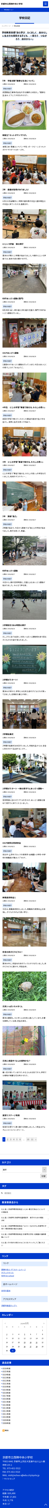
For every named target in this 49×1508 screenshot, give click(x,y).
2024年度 (6, 1374)
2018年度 (6, 1392)
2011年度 (6, 1414)
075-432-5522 (13, 1468)
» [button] (35, 1139)
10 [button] (28, 1139)
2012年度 (6, 1411)
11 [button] (32, 1139)
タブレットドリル (7, 1272)
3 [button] (10, 1139)
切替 (43, 1176)
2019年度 (6, 1389)
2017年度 (6, 1395)
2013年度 (6, 1408)
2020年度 (6, 1386)
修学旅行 (7, 1193)
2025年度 (6, 1371)
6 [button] (20, 1139)
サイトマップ (9, 1478)
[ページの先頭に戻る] (45, 1505)
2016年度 (6, 1398)
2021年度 (6, 1383)
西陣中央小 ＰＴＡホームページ (13, 1269)
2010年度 (6, 1417)
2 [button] (7, 1139)
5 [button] (17, 1139)
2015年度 (6, 1401)
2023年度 (6, 1377)
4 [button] (13, 1139)
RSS (6, 1430)
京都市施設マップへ (9, 1305)
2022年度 (6, 1380)
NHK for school (7, 1275)
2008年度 (6, 1423)
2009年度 (6, 1420)
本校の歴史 (5, 1290)
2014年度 (6, 1405)
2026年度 (6, 1368)
